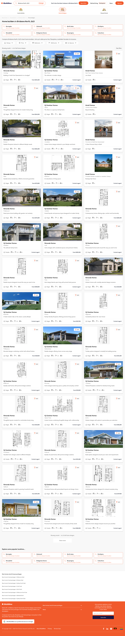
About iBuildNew (41, 628)
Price (22, 43)
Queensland (13, 17)
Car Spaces (71, 43)
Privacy (50, 628)
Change (41, 3)
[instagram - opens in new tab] (111, 629)
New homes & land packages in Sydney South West (14, 583)
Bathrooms (54, 43)
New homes (4, 17)
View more (62, 540)
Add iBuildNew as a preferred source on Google (19, 621)
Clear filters (119, 48)
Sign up (119, 3)
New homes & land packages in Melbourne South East (14, 592)
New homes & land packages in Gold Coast (12, 586)
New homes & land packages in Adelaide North (13, 595)
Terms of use (57, 628)
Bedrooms (37, 43)
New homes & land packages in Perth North (12, 589)
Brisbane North (22, 17)
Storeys (8, 43)
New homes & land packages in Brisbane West (12, 580)
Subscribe (103, 617)
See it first (83, 3)
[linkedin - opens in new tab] (107, 629)
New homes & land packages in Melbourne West (13, 577)
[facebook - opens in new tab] (104, 629)
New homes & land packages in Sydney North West (13, 598)
